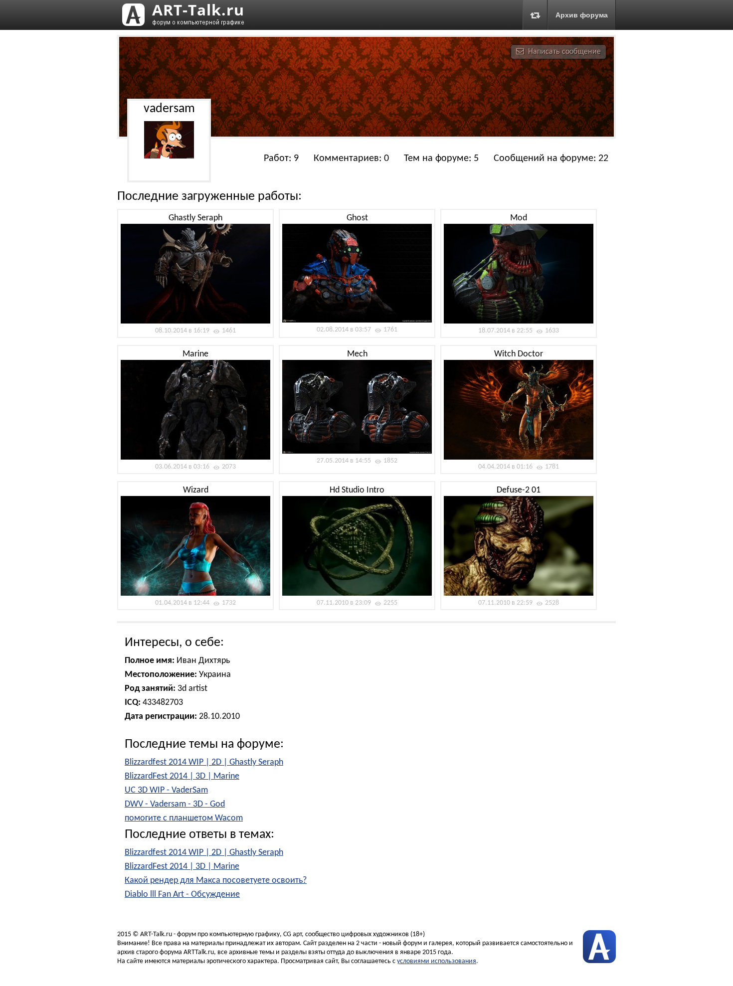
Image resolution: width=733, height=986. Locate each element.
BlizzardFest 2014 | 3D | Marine (182, 776)
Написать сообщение (564, 52)
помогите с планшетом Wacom (184, 818)
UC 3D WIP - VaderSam (166, 790)
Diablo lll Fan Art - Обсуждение (182, 894)
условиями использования (436, 961)
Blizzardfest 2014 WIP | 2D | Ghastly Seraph (204, 762)
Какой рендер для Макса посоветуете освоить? (216, 880)
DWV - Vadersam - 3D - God (175, 804)
